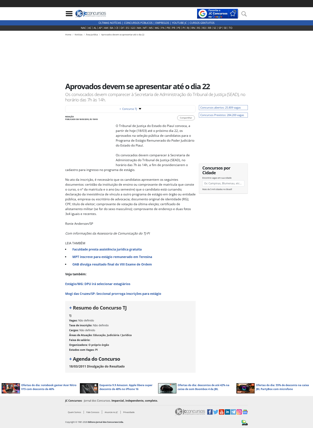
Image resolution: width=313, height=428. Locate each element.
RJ (188, 28)
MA (139, 28)
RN (193, 28)
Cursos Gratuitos (202, 23)
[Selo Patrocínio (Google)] (217, 13)
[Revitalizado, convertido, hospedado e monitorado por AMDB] (245, 422)
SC (214, 28)
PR (173, 28)
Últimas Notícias (109, 23)
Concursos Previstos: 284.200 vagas (222, 115)
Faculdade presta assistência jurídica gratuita (107, 249)
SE (225, 28)
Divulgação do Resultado (97, 366)
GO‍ (133, 28)
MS (151, 28)
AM (106, 28)
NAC (83, 28)
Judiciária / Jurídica (119, 335)
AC (89, 28)
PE (178, 28)
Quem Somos (74, 412)
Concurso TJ (128, 109)
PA (162, 28)
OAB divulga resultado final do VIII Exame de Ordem (112, 264)
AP (100, 28)
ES (127, 28)
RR (209, 28)
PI (184, 28)
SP (220, 28)
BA (111, 28)
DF (122, 28)
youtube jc (179, 23)
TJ (70, 315)
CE (117, 28)
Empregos (162, 23)
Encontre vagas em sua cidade (216, 177)
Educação (99, 335)
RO (204, 28)
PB (168, 28)
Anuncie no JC (111, 412)
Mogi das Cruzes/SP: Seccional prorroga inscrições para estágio (113, 293)
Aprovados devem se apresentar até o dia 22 (122, 34)
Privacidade (128, 412)
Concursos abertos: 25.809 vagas (220, 107)
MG (157, 28)
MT (145, 28)
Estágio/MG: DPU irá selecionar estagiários (97, 284)
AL (95, 28)
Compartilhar (186, 117)
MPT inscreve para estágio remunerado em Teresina (112, 257)
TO (230, 28)
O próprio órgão (99, 345)
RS (198, 28)
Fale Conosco (92, 412)
